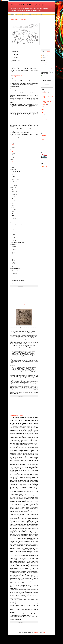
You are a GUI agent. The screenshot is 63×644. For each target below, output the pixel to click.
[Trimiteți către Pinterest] (22, 286)
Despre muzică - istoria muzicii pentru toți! (27, 4)
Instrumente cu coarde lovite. (17, 76)
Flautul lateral (14, 173)
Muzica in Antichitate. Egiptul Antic (47, 124)
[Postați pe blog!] (19, 286)
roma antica (43, 138)
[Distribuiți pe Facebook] (21, 286)
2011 (43, 112)
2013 (43, 110)
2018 (43, 107)
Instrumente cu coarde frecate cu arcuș (18, 73)
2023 (43, 91)
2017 (43, 109)
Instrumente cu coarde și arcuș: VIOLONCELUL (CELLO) (47, 67)
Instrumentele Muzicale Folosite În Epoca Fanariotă (21, 305)
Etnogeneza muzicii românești (16, 415)
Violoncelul (14, 144)
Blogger (43, 632)
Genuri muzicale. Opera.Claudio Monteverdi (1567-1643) (47, 119)
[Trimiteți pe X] (20, 286)
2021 (43, 106)
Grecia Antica (44, 135)
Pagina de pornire (23, 625)
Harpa (13, 151)
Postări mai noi (12, 625)
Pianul (13, 161)
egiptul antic (44, 139)
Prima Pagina (11, 14)
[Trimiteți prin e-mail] (18, 286)
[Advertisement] (23, 295)
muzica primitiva (44, 136)
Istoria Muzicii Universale (20, 14)
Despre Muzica (44, 62)
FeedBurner (49, 85)
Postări (43, 55)
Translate (48, 51)
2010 (43, 114)
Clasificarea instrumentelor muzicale (18, 19)
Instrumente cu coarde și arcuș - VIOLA (48, 97)
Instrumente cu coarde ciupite (17, 75)
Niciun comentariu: (13, 285)
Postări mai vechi (35, 625)
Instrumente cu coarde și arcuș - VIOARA (48, 99)
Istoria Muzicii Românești (32, 14)
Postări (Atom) (16, 627)
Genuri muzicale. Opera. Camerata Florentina (47, 127)
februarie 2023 (45, 92)
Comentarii (44, 57)
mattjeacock (36, 632)
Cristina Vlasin (45, 165)
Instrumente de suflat (15, 165)
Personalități (40, 14)
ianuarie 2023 (45, 104)
